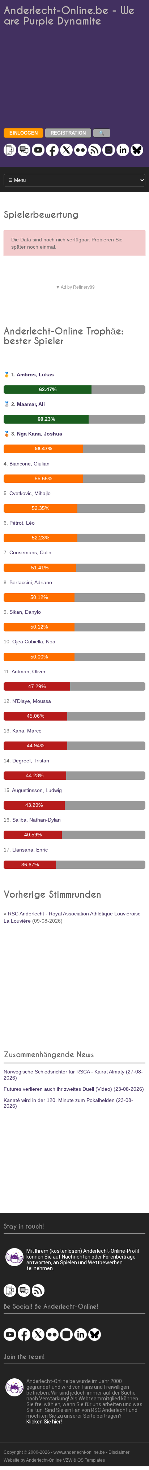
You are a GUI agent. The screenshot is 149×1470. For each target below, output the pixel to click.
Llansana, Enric (30, 850)
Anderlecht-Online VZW (49, 1460)
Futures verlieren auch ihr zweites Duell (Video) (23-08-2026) (74, 1089)
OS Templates (91, 1460)
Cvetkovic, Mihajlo (30, 493)
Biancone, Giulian (29, 464)
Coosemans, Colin (30, 552)
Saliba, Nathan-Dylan (36, 820)
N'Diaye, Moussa (31, 701)
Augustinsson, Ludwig (37, 790)
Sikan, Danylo (25, 612)
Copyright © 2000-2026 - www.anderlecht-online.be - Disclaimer (66, 1452)
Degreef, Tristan (30, 761)
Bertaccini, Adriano (30, 582)
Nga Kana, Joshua (39, 434)
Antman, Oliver (29, 671)
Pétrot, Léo (22, 523)
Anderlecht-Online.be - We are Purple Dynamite (69, 15)
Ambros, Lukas (35, 374)
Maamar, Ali (31, 404)
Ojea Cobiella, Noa (33, 641)
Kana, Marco (27, 731)
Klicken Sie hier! (44, 1422)
